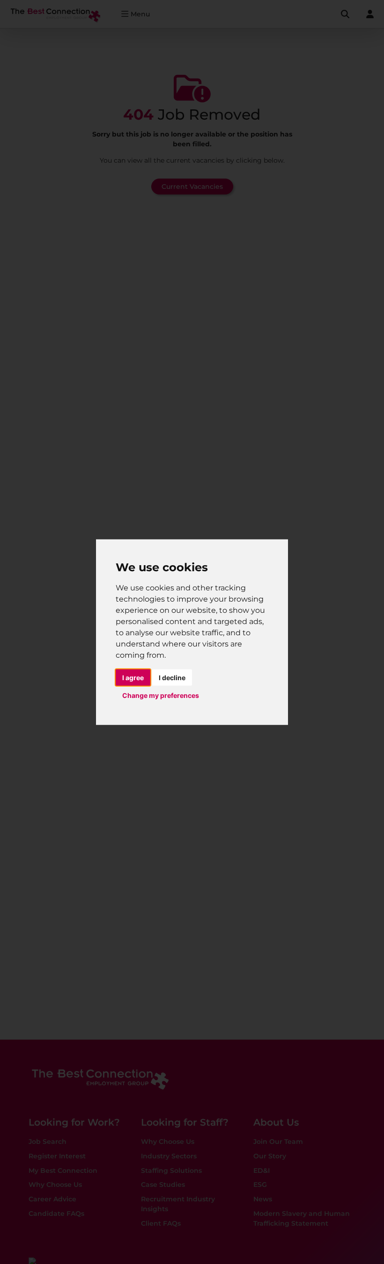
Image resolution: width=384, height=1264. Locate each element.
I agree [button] (133, 677)
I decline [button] (172, 677)
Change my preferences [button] (160, 695)
